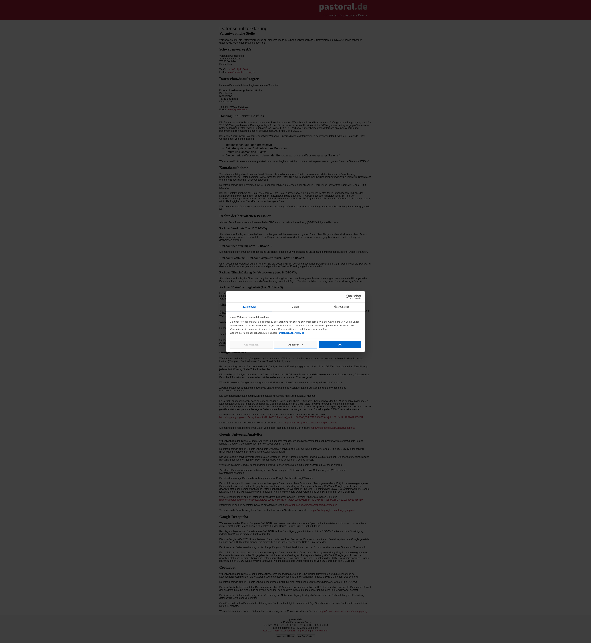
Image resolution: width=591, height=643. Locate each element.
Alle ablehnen (251, 344)
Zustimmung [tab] (249, 306)
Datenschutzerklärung (291, 333)
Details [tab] (295, 306)
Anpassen (293, 344)
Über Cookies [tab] (341, 306)
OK (340, 344)
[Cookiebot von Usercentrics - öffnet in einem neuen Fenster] (347, 296)
